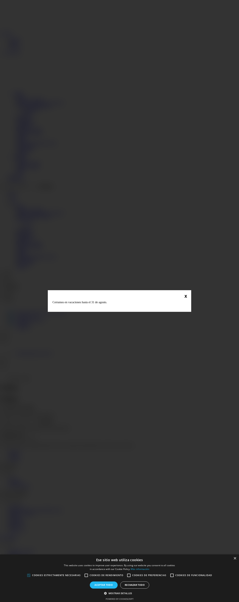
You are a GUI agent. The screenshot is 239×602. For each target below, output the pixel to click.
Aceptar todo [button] (103, 585)
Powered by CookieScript (120, 599)
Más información (140, 569)
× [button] (234, 558)
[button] (119, 593)
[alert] (119, 578)
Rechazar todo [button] (135, 585)
